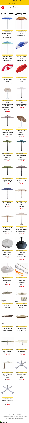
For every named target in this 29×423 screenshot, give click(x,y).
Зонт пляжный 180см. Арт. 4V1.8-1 (7, 33)
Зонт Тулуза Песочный (21, 352)
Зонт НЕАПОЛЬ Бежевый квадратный (21, 204)
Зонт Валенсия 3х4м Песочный (21, 329)
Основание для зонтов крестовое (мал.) (21, 376)
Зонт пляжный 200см (21, 32)
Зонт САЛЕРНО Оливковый (7, 181)
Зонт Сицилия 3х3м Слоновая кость (7, 376)
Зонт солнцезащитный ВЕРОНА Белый (21, 104)
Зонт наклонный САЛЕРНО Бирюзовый (21, 157)
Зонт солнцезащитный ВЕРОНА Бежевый (21, 229)
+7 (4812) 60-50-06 (16, 1)
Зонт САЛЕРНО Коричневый (21, 181)
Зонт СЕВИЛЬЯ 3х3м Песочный (7, 329)
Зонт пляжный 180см (21, 57)
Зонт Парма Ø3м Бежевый (7, 306)
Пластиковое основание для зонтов (7, 254)
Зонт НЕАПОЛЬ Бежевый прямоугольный (7, 229)
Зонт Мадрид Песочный (7, 352)
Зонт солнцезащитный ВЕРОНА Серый (7, 132)
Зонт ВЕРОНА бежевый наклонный (22, 132)
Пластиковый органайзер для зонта (7, 280)
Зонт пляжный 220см (21, 80)
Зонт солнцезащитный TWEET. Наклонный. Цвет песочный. (7, 106)
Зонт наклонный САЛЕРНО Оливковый (7, 157)
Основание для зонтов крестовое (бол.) (7, 400)
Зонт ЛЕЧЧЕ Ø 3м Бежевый (21, 306)
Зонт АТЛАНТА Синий (7, 204)
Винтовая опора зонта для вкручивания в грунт (21, 281)
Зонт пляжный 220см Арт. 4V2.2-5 (7, 57)
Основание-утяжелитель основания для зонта (21, 255)
